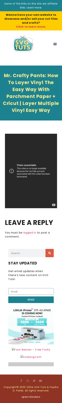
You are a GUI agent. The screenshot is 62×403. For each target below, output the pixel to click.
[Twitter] (34, 380)
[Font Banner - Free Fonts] (31, 350)
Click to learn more (30, 27)
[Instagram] (27, 380)
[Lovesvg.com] (31, 357)
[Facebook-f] (21, 380)
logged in (29, 233)
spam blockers (31, 397)
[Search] (49, 253)
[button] (55, 44)
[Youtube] (40, 380)
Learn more (34, 7)
